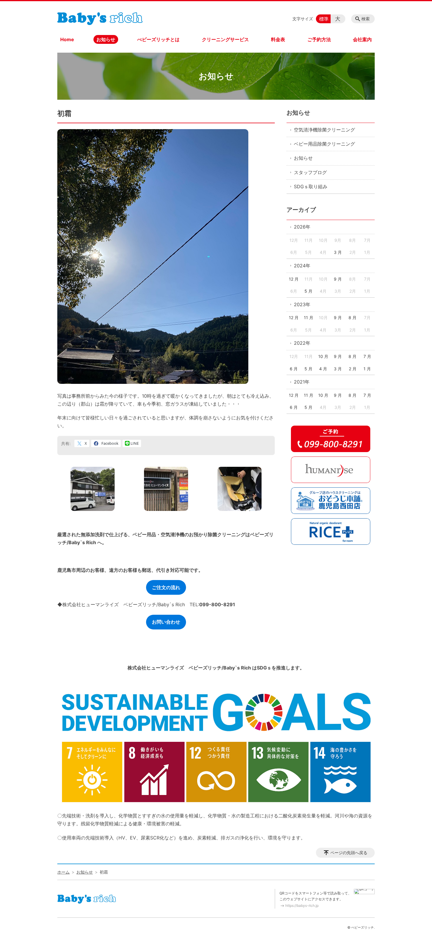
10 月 (323, 356)
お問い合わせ (166, 622)
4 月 (323, 368)
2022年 (302, 343)
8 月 (352, 317)
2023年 (302, 304)
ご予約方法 (319, 39)
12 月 (294, 278)
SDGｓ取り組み (310, 186)
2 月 (352, 368)
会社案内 (362, 39)
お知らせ (105, 39)
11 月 (308, 317)
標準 (324, 19)
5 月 (308, 291)
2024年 (302, 266)
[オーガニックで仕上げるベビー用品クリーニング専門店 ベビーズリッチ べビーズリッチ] (100, 17)
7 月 (367, 356)
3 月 (338, 252)
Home (67, 39)
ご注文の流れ (166, 587)
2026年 (302, 227)
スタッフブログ (310, 172)
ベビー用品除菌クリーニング (324, 144)
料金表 (278, 39)
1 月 (367, 368)
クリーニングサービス (225, 39)
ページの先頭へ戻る (348, 852)
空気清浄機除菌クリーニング (324, 130)
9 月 (338, 278)
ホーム (63, 871)
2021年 (301, 382)
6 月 (294, 368)
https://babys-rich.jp (302, 905)
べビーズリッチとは (158, 39)
